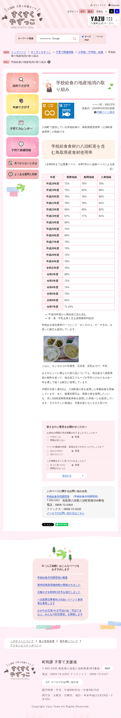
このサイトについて (22, 641)
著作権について (69, 641)
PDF (87, 40)
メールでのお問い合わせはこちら (65, 513)
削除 (49, 62)
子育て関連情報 (64, 52)
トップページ (18, 52)
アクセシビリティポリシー (26, 645)
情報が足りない (58, 440)
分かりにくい (56, 454)
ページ (99, 36)
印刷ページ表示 (106, 112)
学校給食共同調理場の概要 (52, 577)
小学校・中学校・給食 (90, 52)
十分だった (55, 437)
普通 (77, 437)
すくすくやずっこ (41, 52)
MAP (107, 668)
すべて (88, 36)
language (115, 5)
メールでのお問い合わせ (65, 682)
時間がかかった (58, 468)
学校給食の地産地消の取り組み (28, 62)
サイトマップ (99, 5)
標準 (83, 11)
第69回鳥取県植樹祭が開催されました (59, 585)
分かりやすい (56, 451)
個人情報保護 (47, 641)
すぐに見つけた (58, 465)
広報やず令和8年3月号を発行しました (59, 592)
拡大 (90, 11)
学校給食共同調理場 (58, 496)
